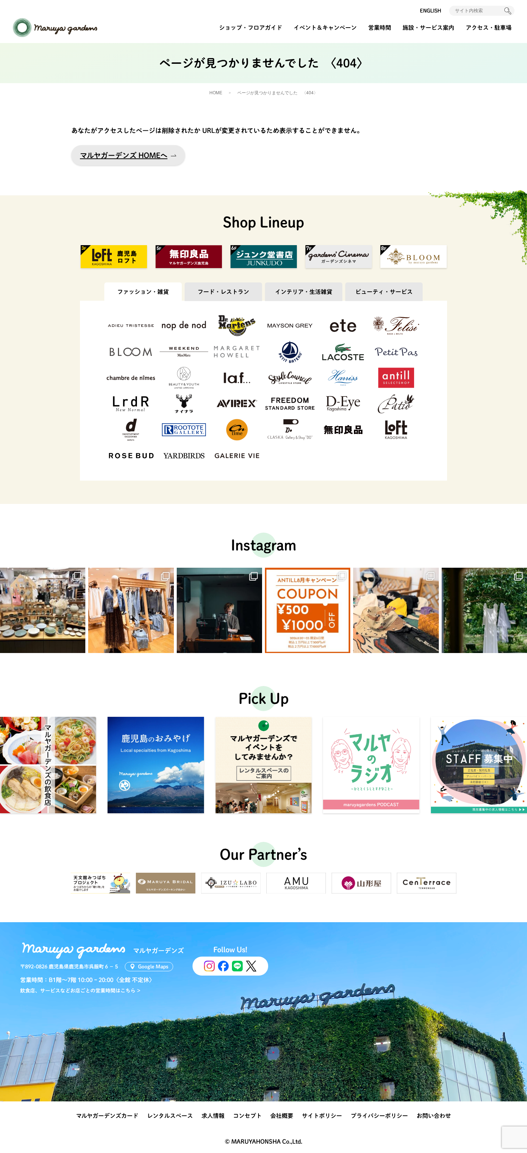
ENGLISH (430, 10)
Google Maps (153, 966)
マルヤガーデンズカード (107, 1116)
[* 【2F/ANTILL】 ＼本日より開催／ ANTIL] (307, 610)
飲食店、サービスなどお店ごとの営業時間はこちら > (80, 990)
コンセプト (247, 1116)
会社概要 (281, 1116)
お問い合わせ (434, 1116)
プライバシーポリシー (379, 1116)
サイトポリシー (322, 1116)
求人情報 (212, 1116)
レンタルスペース (170, 1116)
